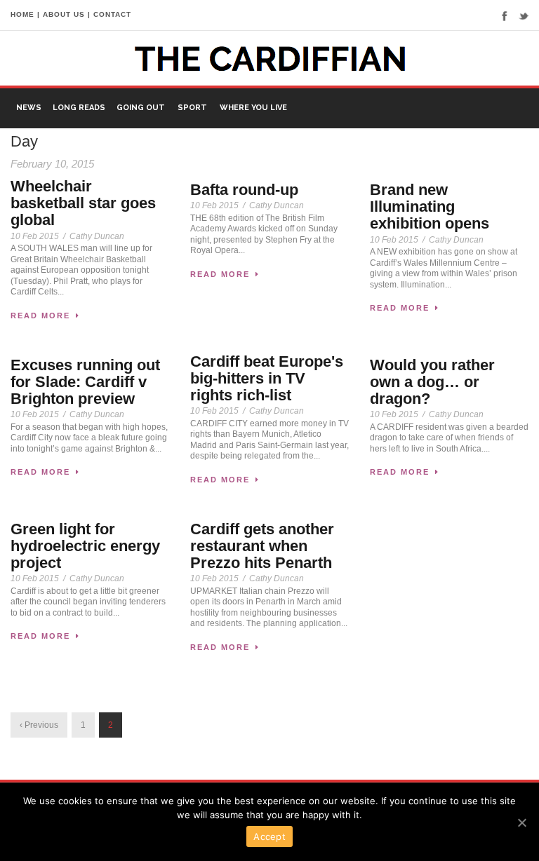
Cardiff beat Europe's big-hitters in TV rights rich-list (266, 378)
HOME (22, 14)
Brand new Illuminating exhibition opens (429, 206)
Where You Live (253, 107)
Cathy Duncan (96, 236)
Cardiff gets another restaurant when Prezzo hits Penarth (262, 545)
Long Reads (79, 107)
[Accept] (521, 822)
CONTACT (112, 14)
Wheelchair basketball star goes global (83, 203)
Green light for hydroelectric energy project (85, 545)
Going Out (141, 107)
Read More (40, 315)
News (28, 107)
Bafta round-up (244, 189)
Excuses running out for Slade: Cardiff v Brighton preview (85, 381)
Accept (269, 836)
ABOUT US (64, 14)
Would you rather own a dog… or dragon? (432, 381)
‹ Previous (39, 725)
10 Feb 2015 (35, 236)
